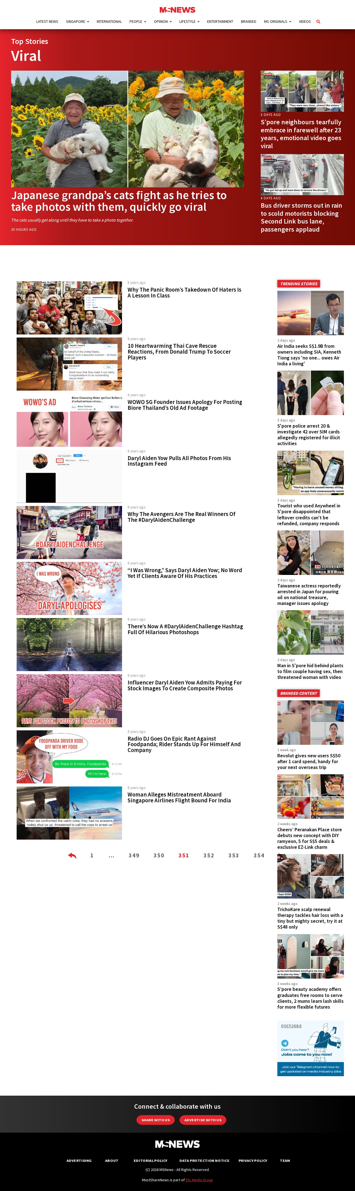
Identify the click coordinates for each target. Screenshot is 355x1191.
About (111, 1160)
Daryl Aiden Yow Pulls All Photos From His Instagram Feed (179, 461)
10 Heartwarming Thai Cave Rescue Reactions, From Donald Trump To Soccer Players (179, 351)
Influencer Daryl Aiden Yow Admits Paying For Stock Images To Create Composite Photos (185, 685)
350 (159, 855)
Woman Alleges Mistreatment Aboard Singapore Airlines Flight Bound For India (179, 797)
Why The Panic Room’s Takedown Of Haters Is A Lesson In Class (184, 292)
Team (285, 1160)
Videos (305, 21)
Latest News (47, 21)
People (136, 21)
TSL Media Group (199, 1179)
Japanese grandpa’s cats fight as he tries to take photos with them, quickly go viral (119, 201)
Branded (248, 21)
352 (209, 855)
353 (234, 855)
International (109, 21)
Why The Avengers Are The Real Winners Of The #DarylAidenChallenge (181, 516)
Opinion (161, 21)
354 (259, 855)
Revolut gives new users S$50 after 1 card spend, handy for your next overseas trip (308, 761)
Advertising (79, 1160)
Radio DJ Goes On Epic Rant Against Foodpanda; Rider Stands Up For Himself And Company (184, 744)
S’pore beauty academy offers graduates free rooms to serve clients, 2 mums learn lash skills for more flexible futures (310, 998)
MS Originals (275, 21)
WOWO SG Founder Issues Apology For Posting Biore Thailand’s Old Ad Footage (185, 404)
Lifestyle (187, 21)
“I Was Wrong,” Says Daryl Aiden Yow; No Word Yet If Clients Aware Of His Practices (185, 573)
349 (134, 855)
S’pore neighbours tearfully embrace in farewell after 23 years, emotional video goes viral (301, 134)
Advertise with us (202, 1120)
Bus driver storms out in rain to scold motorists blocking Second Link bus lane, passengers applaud (301, 217)
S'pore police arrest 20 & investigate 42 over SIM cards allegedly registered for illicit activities (308, 434)
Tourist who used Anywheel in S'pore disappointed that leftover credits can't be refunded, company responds (308, 514)
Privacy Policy (253, 1160)
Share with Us (155, 1120)
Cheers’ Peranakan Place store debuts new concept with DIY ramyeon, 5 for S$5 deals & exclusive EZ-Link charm (309, 838)
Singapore (75, 21)
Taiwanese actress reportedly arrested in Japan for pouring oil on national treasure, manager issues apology (309, 594)
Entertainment (220, 21)
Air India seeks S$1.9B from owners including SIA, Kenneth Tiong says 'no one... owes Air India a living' (309, 355)
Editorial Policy (150, 1160)
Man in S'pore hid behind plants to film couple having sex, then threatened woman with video (310, 671)
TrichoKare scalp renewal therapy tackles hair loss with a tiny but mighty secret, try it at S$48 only (310, 918)
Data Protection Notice (204, 1160)
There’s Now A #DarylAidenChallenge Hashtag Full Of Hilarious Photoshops (185, 629)
